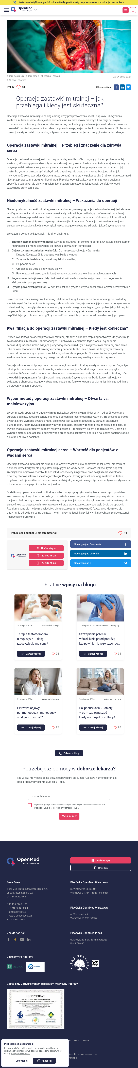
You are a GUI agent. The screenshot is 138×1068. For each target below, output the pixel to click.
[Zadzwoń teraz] (133, 10)
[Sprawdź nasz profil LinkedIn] (27, 939)
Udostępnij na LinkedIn (86, 553)
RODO (76, 808)
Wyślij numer (69, 816)
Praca (86, 1040)
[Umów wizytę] (126, 10)
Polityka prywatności (62, 808)
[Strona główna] (37, 861)
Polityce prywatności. (20, 1053)
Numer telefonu (41, 796)
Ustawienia (22, 1060)
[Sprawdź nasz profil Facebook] (7, 939)
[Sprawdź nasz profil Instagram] (20, 939)
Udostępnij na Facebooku (87, 544)
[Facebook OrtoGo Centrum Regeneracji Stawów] (13, 939)
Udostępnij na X (82, 563)
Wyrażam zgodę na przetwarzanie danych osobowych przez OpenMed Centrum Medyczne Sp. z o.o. (69, 806)
